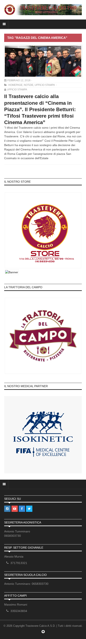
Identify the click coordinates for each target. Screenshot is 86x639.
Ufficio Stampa (17, 89)
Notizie (28, 85)
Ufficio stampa (45, 85)
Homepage (15, 85)
